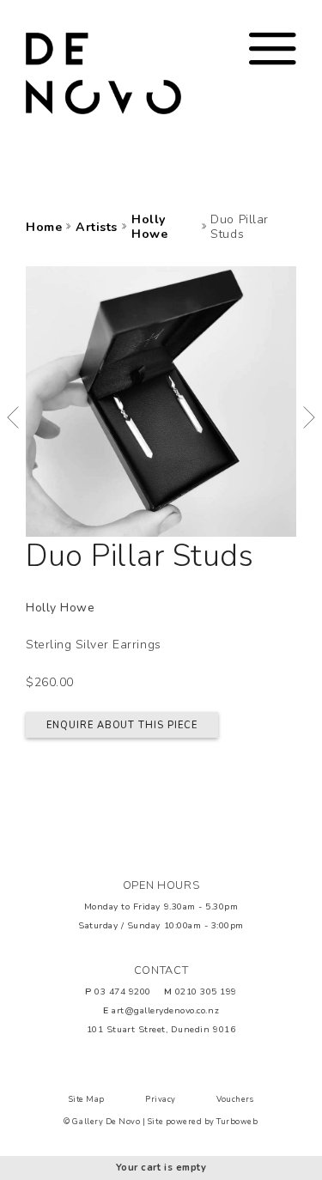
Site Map (87, 1099)
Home (44, 227)
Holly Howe (149, 227)
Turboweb (237, 1121)
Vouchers (234, 1099)
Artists (97, 227)
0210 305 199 (206, 991)
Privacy (160, 1099)
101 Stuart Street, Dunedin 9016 (161, 1029)
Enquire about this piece (122, 725)
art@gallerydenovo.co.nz (165, 1010)
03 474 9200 (122, 991)
